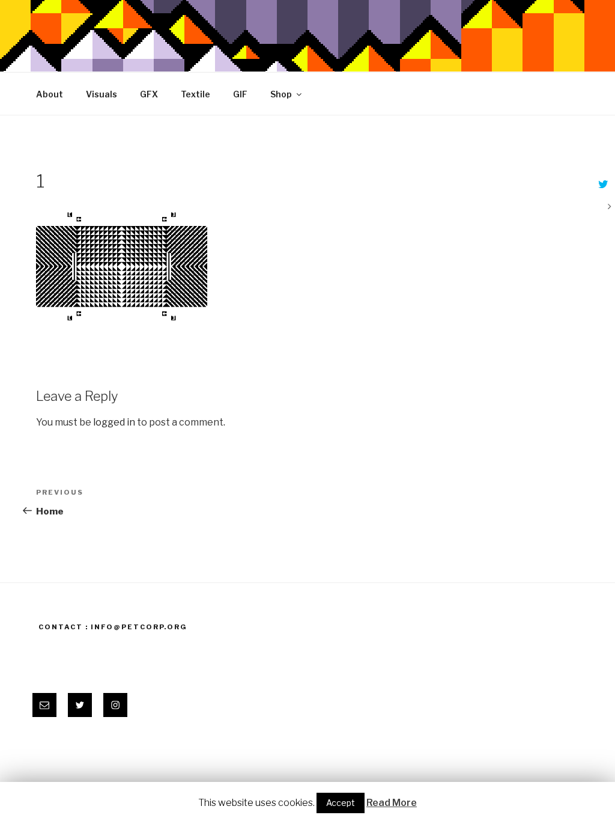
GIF (240, 94)
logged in (114, 422)
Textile (195, 94)
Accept (340, 803)
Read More (391, 802)
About (49, 94)
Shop (281, 94)
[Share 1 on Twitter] (602, 185)
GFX (149, 94)
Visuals (101, 94)
